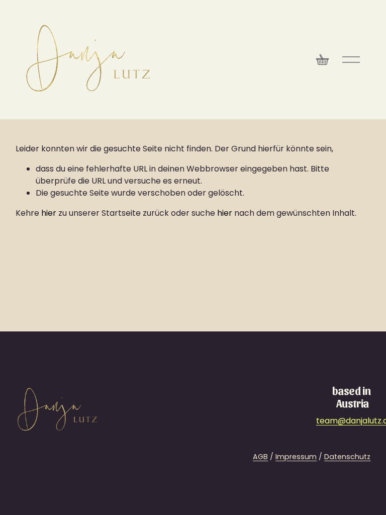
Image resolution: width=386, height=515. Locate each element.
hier (48, 213)
